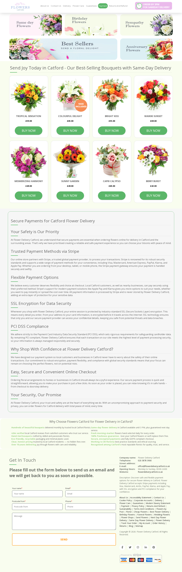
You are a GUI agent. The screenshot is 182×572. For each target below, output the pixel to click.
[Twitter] (130, 547)
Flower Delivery (163, 520)
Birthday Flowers (127, 514)
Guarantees (91, 6)
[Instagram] (138, 547)
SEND (64, 539)
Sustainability (125, 509)
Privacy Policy (138, 506)
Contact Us (56, 6)
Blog (131, 526)
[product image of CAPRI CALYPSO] (112, 160)
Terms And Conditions (144, 509)
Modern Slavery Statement (158, 503)
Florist (129, 511)
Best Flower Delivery (159, 511)
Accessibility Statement (140, 497)
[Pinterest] (153, 547)
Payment (103, 6)
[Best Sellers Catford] (63, 49)
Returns (123, 526)
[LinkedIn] (146, 547)
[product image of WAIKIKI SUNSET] (153, 95)
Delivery (67, 6)
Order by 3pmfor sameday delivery (156, 6)
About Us (44, 6)
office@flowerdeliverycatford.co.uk (154, 466)
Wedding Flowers (162, 514)
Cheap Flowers (141, 511)
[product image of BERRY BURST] (153, 160)
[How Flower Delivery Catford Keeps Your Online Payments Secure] (19, 6)
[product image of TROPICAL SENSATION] (28, 95)
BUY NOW (29, 131)
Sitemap (139, 526)
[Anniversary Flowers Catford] (146, 49)
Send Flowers (142, 517)
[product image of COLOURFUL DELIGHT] (70, 95)
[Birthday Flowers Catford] (91, 25)
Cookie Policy (125, 500)
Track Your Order (129, 523)
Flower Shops (127, 517)
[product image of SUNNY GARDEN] (70, 160)
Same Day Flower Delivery (141, 520)
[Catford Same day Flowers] (35, 25)
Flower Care (78, 6)
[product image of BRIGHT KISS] (112, 95)
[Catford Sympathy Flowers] (146, 25)
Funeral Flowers (144, 514)
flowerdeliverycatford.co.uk (150, 472)
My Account (144, 523)
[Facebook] (122, 547)
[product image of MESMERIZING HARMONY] (28, 160)
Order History (158, 523)
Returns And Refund (118, 6)
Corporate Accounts (143, 500)
